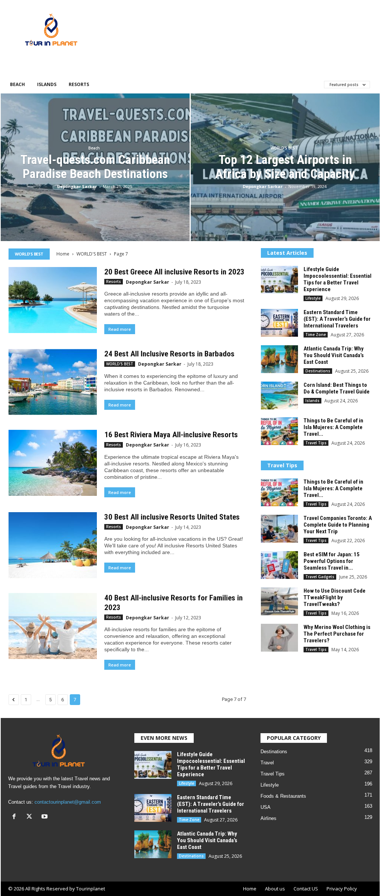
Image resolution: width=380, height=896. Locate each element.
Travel (267, 762)
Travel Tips (316, 442)
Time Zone (315, 334)
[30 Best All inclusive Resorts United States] (53, 545)
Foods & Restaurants (283, 796)
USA (266, 807)
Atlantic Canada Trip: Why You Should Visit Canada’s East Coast (334, 355)
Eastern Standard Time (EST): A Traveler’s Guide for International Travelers (337, 319)
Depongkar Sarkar (77, 186)
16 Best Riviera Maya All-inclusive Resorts (171, 434)
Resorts (79, 84)
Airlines (268, 818)
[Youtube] (45, 817)
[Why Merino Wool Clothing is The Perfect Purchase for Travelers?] (279, 638)
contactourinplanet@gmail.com (68, 802)
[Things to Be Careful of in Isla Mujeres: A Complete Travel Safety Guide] (279, 431)
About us (275, 888)
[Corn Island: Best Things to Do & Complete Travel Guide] (279, 395)
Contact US (306, 888)
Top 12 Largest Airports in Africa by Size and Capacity (285, 166)
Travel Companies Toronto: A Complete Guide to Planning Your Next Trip (338, 525)
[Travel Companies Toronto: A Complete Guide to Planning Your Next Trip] (279, 529)
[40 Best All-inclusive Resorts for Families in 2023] (53, 626)
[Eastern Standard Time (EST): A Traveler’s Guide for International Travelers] (279, 323)
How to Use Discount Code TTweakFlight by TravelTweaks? (335, 597)
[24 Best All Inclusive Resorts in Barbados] (53, 382)
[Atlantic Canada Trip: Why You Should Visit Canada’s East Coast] (279, 359)
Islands (46, 84)
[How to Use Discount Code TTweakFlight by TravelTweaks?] (279, 601)
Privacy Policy (342, 888)
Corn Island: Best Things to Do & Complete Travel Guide (337, 388)
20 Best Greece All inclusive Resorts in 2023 (174, 271)
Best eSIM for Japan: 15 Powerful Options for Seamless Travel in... (332, 561)
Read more (119, 329)
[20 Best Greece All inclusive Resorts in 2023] (53, 300)
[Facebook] (15, 817)
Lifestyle (313, 298)
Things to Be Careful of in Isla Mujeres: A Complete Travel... (333, 427)
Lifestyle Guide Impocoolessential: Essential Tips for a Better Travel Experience (337, 279)
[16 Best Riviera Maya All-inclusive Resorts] (53, 463)
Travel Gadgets (319, 576)
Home (62, 254)
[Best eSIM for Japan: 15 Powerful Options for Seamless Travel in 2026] (279, 565)
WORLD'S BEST (284, 148)
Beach (17, 84)
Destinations (317, 370)
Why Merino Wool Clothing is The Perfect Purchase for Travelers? (337, 634)
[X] (31, 817)
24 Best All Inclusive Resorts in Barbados (169, 353)
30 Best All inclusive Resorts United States (172, 517)
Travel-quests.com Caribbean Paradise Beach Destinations (95, 166)
